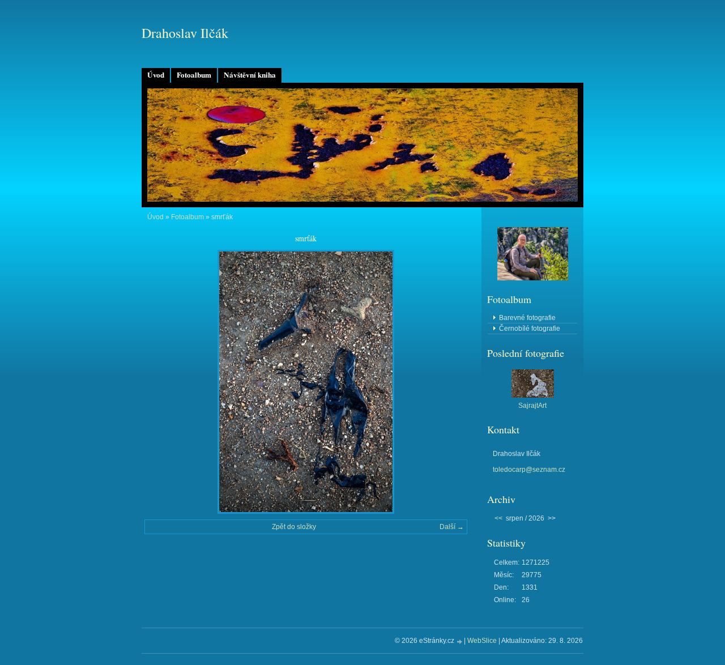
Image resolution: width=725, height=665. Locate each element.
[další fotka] (449, 382)
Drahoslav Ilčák (185, 33)
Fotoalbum (194, 74)
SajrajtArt (532, 406)
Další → (452, 527)
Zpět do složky (294, 527)
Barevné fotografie (527, 318)
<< (498, 518)
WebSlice (482, 641)
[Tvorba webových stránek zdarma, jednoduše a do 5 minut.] (460, 641)
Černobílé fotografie (529, 329)
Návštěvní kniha (250, 74)
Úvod (155, 74)
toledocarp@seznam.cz (529, 470)
